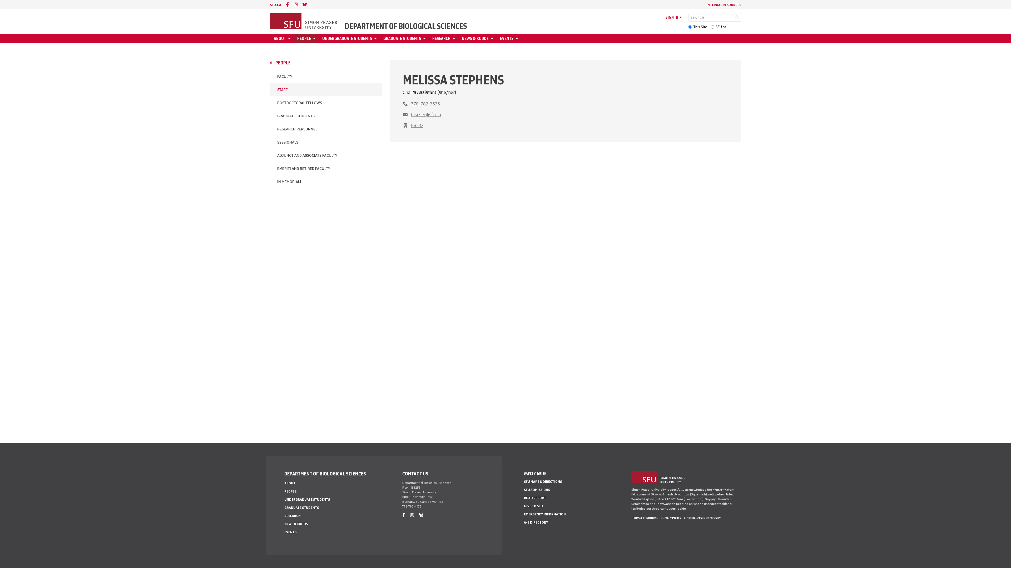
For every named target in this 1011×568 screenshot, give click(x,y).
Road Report (535, 498)
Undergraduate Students (347, 38)
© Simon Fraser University (702, 518)
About (280, 38)
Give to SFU (533, 506)
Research (441, 38)
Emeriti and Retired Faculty (303, 168)
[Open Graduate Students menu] (425, 38)
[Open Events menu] (517, 38)
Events (506, 38)
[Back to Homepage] (304, 21)
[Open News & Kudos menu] (493, 38)
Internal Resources (723, 5)
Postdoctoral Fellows (299, 103)
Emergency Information (545, 514)
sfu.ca (275, 5)
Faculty (284, 76)
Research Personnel (297, 129)
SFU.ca (721, 27)
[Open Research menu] (455, 38)
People (304, 38)
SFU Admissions (537, 490)
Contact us (415, 473)
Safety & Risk (535, 473)
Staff (282, 90)
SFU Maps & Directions (543, 481)
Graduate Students (402, 38)
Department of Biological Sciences (406, 26)
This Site (700, 27)
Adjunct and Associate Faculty (307, 155)
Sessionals (287, 142)
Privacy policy (671, 518)
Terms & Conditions (644, 518)
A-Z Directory (536, 522)
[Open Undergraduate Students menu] (376, 38)
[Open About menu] (290, 38)
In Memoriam (289, 182)
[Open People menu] (315, 38)
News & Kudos (475, 38)
